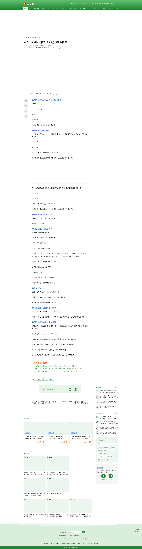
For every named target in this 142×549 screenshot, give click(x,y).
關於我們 (90, 543)
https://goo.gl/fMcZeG (49, 334)
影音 (53, 8)
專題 (104, 8)
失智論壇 (36, 8)
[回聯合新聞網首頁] (25, 3)
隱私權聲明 (73, 543)
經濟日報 (80, 3)
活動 (109, 8)
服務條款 (64, 543)
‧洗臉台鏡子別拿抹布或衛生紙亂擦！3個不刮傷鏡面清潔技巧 (55, 366)
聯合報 (74, 3)
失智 (69, 8)
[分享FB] (26, 100)
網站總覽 (96, 543)
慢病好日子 (81, 8)
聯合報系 (80, 543)
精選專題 (67, 539)
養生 (30, 8)
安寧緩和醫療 (41, 307)
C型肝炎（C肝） (102, 456)
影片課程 (27, 433)
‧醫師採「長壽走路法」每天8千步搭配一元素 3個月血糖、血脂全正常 (58, 371)
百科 (48, 8)
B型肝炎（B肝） (102, 453)
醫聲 (74, 8)
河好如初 (87, 3)
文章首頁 (83, 539)
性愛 (93, 8)
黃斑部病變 (101, 459)
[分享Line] (26, 106)
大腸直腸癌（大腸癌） (104, 447)
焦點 (25, 8)
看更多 (116, 387)
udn (25, 38)
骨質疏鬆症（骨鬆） (103, 450)
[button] (117, 8)
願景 (104, 3)
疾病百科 (72, 539)
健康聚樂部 (60, 539)
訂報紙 (85, 543)
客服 (54, 543)
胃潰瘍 (110, 456)
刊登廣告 (46, 543)
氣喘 (107, 459)
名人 (98, 8)
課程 (58, 8)
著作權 (68, 543)
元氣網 (29, 38)
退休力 (64, 8)
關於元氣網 (54, 539)
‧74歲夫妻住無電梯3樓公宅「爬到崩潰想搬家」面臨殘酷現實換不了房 (58, 369)
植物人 (38, 114)
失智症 (112, 450)
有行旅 (99, 3)
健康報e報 (63, 532)
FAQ (51, 543)
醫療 (43, 8)
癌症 (88, 8)
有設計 (94, 3)
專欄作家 (88, 539)
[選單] (117, 3)
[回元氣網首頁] (30, 3)
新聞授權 (58, 543)
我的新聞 (110, 3)
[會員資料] (115, 3)
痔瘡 (112, 447)
